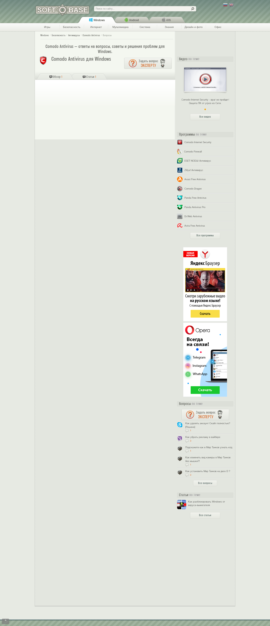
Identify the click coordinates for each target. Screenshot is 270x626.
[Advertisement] (105, 93)
